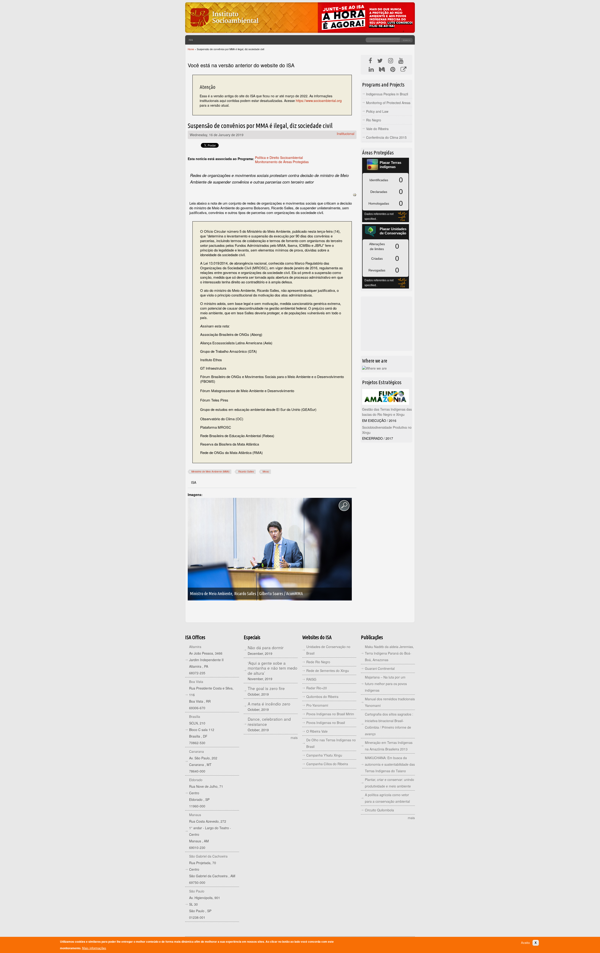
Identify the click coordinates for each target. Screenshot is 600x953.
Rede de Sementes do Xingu (327, 670)
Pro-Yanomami (317, 705)
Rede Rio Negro (318, 662)
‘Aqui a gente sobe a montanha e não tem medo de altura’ (272, 668)
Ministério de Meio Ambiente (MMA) (210, 471)
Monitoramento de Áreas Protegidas (282, 161)
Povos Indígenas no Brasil (325, 722)
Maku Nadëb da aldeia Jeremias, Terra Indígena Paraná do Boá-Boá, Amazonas (389, 653)
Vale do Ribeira (377, 128)
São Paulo (196, 891)
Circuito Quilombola (379, 810)
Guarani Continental (380, 668)
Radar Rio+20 (316, 688)
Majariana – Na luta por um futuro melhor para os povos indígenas (386, 684)
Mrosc (266, 471)
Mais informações (94, 948)
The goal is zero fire (266, 688)
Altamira (195, 646)
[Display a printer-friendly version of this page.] (354, 194)
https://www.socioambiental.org (319, 100)
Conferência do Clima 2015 (386, 137)
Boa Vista (196, 681)
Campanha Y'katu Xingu (324, 755)
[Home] (224, 29)
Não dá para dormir (266, 647)
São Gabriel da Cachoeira (208, 856)
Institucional (345, 133)
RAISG (311, 679)
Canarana (196, 751)
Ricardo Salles (246, 471)
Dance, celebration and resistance (269, 721)
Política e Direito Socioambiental (279, 157)
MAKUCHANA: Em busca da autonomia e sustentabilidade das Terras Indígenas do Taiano (390, 764)
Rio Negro (373, 120)
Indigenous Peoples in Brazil (387, 94)
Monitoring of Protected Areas (388, 102)
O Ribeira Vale (317, 731)
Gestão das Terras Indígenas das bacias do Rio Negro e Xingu (387, 412)
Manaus (195, 814)
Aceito (525, 943)
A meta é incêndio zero (269, 704)
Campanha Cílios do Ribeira (327, 764)
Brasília (194, 716)
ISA (191, 39)
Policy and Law (377, 111)
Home (191, 49)
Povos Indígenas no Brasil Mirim (330, 714)
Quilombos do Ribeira (322, 696)
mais (294, 737)
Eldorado (195, 779)
